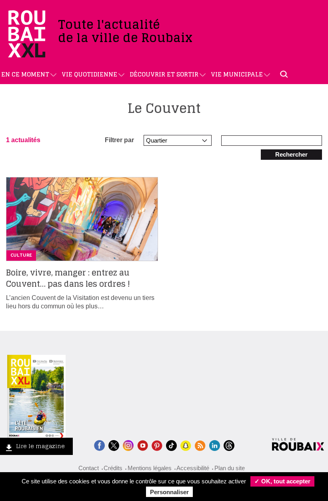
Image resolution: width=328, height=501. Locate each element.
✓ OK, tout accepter (282, 481)
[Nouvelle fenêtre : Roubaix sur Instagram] (128, 445)
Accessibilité (192, 468)
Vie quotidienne (89, 74)
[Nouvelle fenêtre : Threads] (229, 445)
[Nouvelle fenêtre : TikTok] (171, 445)
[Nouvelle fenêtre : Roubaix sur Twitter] (113, 445)
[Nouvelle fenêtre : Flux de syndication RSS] (200, 445)
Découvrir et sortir (164, 74)
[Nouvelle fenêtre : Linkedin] (214, 445)
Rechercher (291, 154)
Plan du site (229, 468)
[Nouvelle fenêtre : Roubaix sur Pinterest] (157, 445)
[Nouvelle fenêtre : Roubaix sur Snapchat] (185, 445)
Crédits (113, 468)
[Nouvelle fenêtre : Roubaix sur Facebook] (99, 445)
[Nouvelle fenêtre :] (142, 445)
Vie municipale (237, 74)
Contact (88, 468)
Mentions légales (150, 468)
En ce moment (25, 74)
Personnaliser (169, 492)
